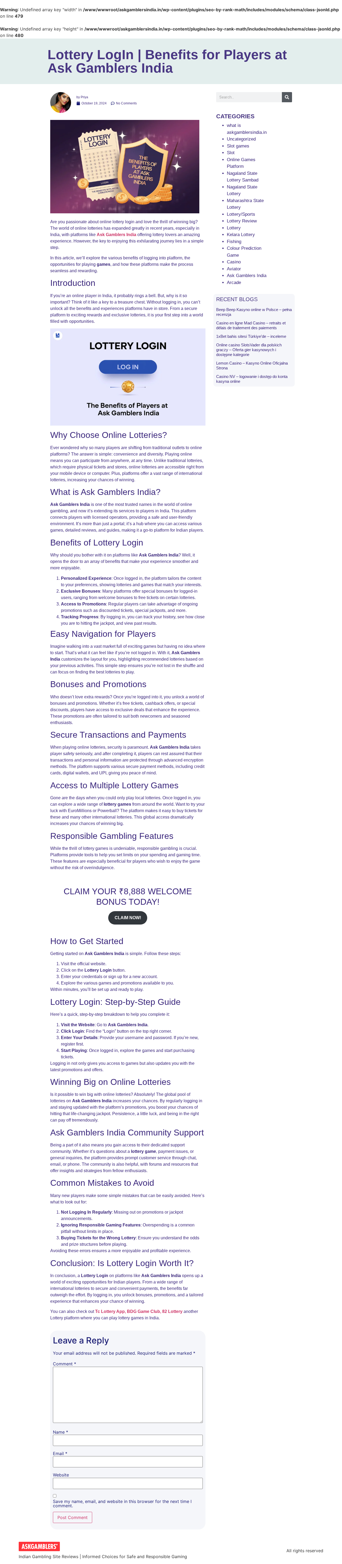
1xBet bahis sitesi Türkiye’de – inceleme (251, 336)
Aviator (234, 268)
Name (60, 1432)
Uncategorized (241, 139)
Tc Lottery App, (110, 1311)
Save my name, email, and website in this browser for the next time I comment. (122, 1503)
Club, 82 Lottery (166, 1311)
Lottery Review (242, 221)
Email (60, 1453)
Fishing (234, 241)
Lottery (234, 227)
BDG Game (138, 1311)
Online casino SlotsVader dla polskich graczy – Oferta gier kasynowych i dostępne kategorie (249, 350)
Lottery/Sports (241, 214)
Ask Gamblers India (116, 234)
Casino (234, 261)
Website (61, 1475)
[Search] (287, 97)
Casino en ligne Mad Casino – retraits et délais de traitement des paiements (251, 325)
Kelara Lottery (241, 234)
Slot (231, 152)
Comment (64, 1364)
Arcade (234, 282)
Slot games (238, 146)
